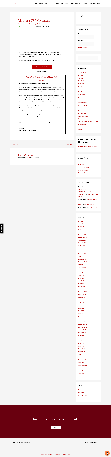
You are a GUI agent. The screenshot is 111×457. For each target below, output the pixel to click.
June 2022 (81, 308)
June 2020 (81, 373)
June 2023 (81, 275)
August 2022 (81, 302)
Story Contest (81, 119)
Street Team (64, 3)
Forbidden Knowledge (84, 173)
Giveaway (31, 24)
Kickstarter (81, 108)
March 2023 (81, 283)
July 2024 (80, 248)
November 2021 (82, 327)
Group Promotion (82, 102)
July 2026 (80, 221)
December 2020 (82, 357)
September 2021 (82, 332)
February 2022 (82, 319)
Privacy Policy (66, 454)
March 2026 (81, 232)
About (41, 3)
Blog (46, 3)
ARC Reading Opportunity (85, 72)
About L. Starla (82, 20)
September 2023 (82, 267)
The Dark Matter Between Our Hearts (88, 121)
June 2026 (81, 223)
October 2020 (82, 362)
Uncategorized (82, 124)
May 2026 (81, 226)
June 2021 (81, 340)
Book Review (81, 89)
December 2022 (82, 291)
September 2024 (82, 242)
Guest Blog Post (82, 105)
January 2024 (81, 256)
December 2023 (82, 259)
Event (79, 97)
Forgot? (85, 47)
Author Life (81, 78)
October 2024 (82, 240)
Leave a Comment (22, 24)
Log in (79, 390)
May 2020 (81, 376)
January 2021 (81, 354)
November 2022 (82, 294)
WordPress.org (82, 398)
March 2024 (81, 251)
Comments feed (82, 395)
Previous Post (14, 144)
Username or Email (83, 33)
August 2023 (81, 270)
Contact (57, 3)
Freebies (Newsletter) (75, 3)
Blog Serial (81, 83)
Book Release (81, 86)
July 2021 (80, 338)
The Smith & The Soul (83, 162)
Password (80, 40)
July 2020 (80, 370)
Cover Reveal (81, 94)
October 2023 (82, 264)
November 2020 (82, 359)
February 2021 (82, 351)
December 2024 (82, 237)
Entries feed (81, 392)
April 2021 (81, 346)
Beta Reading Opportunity (85, 80)
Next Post (70, 144)
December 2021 (82, 324)
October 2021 (82, 329)
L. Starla (80, 204)
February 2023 (82, 286)
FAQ (51, 3)
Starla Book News (83, 116)
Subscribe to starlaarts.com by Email (87, 146)
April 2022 (81, 313)
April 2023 (81, 281)
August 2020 (81, 368)
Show (1, 228)
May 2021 (81, 343)
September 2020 (82, 365)
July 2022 (80, 305)
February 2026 (82, 234)
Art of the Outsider (83, 170)
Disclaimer (57, 454)
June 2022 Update (89, 204)
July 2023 (80, 272)
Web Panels (81, 127)
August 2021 (81, 335)
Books (85, 3)
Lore (79, 110)
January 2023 (81, 289)
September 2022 (82, 300)
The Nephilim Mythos (84, 167)
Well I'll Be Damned (83, 129)
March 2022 (81, 316)
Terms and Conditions (46, 454)
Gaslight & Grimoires (83, 164)
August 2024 (81, 245)
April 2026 (81, 229)
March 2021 (81, 349)
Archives (80, 75)
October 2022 (82, 297)
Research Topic (82, 113)
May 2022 (81, 310)
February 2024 (82, 253)
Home (35, 3)
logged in (27, 157)
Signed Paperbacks (95, 3)
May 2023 (81, 278)
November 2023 (82, 262)
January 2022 (81, 321)
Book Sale (81, 91)
